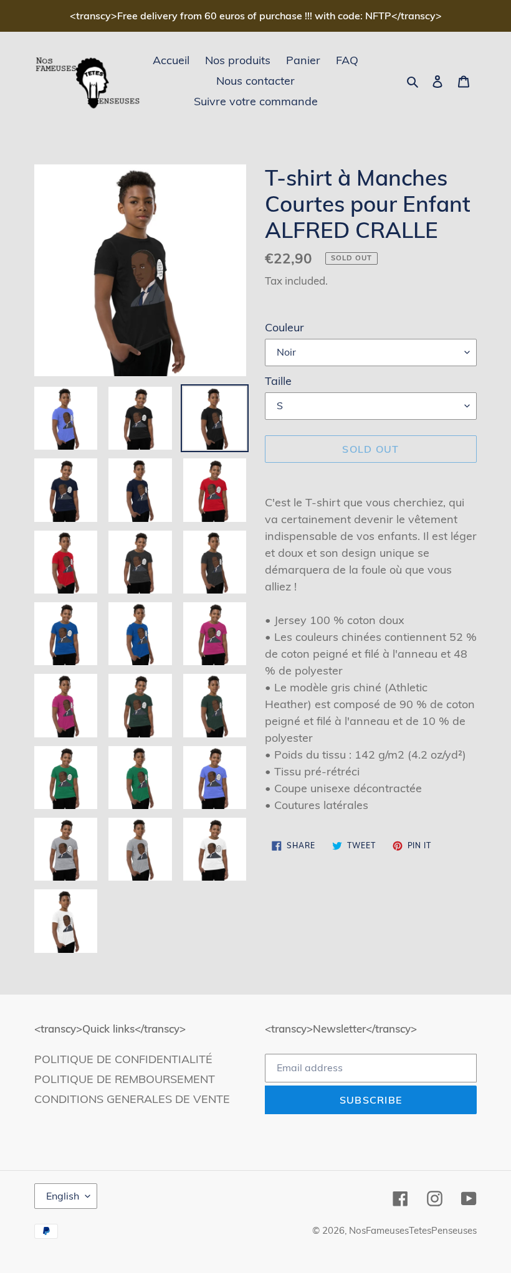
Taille (278, 381)
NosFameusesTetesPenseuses (413, 1230)
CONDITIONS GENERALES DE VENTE (132, 1099)
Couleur (284, 327)
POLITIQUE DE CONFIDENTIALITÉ (123, 1059)
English (62, 1196)
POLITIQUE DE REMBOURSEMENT (124, 1079)
